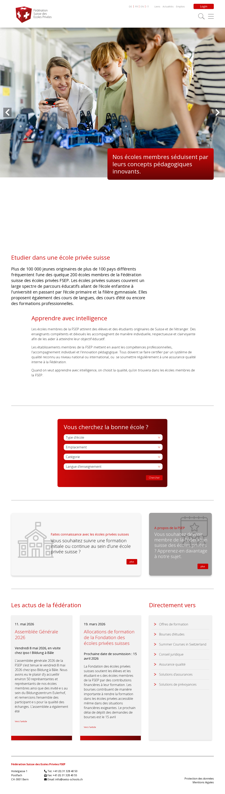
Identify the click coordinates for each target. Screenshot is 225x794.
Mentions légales (203, 782)
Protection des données (199, 778)
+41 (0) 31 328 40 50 (65, 771)
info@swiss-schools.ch (69, 779)
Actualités (168, 6)
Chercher (154, 477)
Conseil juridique (171, 654)
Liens (157, 6)
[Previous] (7, 112)
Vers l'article (21, 721)
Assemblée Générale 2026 (36, 634)
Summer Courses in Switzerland (182, 644)
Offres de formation (173, 624)
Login (203, 6)
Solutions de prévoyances (178, 684)
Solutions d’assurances (176, 674)
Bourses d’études (171, 634)
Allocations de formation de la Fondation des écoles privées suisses (109, 637)
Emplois (180, 6)
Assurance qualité (172, 664)
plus (132, 561)
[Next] (217, 112)
